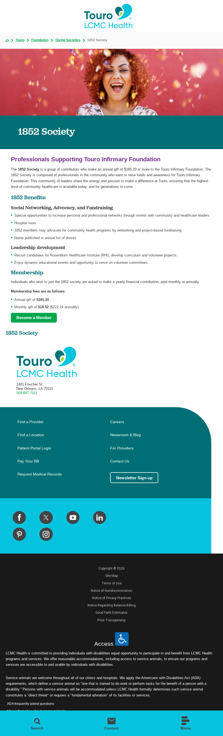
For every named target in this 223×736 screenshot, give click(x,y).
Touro (20, 40)
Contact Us (119, 461)
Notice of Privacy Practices (111, 598)
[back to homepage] (7, 40)
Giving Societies (67, 40)
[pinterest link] (19, 534)
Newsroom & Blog (125, 435)
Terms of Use (111, 583)
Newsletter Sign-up (134, 477)
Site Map (111, 576)
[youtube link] (72, 517)
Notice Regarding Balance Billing (112, 605)
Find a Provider (30, 422)
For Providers (122, 448)
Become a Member (34, 317)
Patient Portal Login (34, 448)
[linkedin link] (99, 517)
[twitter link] (45, 517)
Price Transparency (111, 620)
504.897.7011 (26, 393)
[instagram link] (45, 534)
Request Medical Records (39, 474)
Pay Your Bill (28, 461)
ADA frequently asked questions (30, 704)
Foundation (39, 40)
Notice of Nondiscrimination (111, 591)
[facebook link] (19, 517)
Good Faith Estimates (111, 613)
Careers (117, 422)
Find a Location (30, 435)
